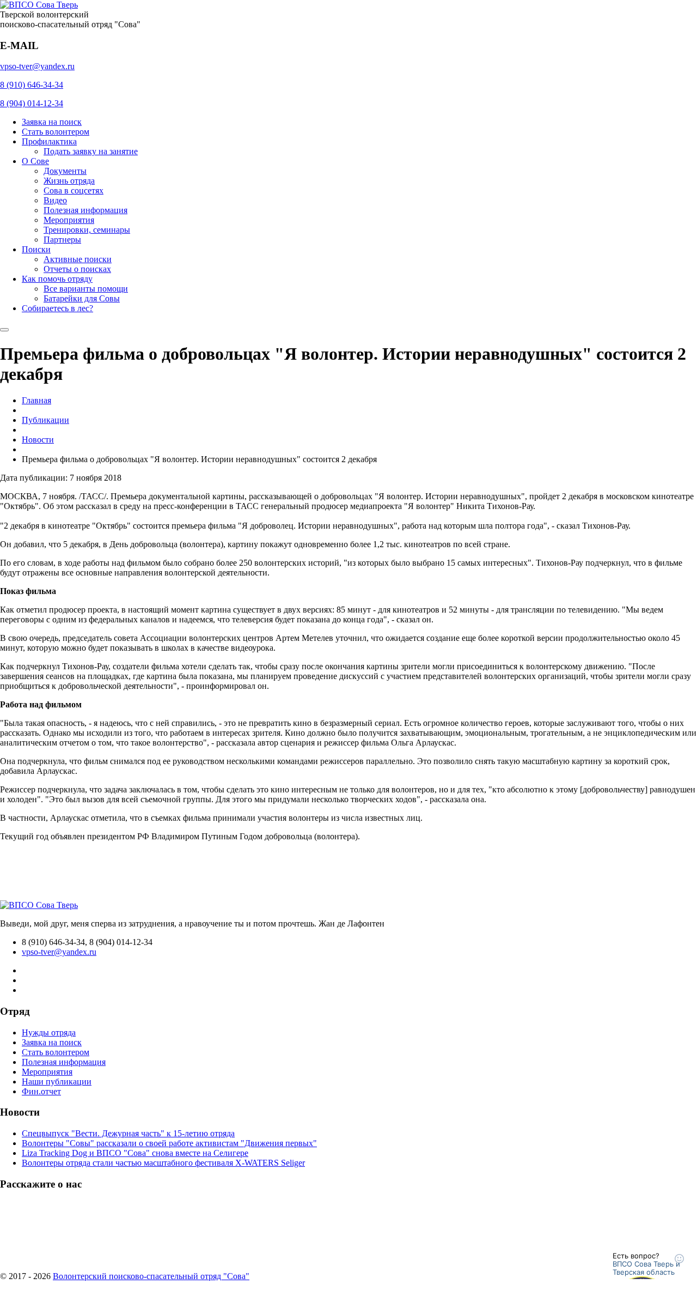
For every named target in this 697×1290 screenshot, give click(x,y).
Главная (36, 400)
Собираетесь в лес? (57, 308)
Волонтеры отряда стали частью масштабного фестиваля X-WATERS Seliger (163, 1162)
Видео (55, 200)
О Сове (35, 161)
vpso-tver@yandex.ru (37, 66)
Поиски (36, 249)
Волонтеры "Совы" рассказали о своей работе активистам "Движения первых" (169, 1143)
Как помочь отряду (57, 278)
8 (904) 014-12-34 (31, 103)
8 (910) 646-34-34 (31, 84)
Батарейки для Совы (82, 298)
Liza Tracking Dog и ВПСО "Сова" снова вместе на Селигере (135, 1153)
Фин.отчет (41, 1091)
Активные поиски (78, 259)
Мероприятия (69, 220)
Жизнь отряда (69, 180)
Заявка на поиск (52, 121)
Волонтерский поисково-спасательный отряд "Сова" (151, 1276)
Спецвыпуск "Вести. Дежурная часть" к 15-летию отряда (128, 1133)
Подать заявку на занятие (91, 151)
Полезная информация (85, 210)
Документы (65, 170)
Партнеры (62, 239)
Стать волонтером (55, 131)
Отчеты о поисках (77, 269)
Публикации (45, 420)
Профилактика (49, 141)
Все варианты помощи (86, 288)
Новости (38, 439)
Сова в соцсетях (73, 190)
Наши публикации (56, 1081)
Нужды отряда (49, 1032)
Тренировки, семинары (87, 229)
